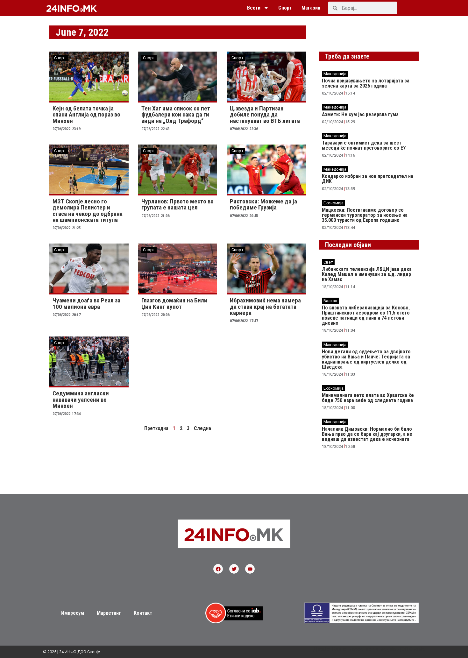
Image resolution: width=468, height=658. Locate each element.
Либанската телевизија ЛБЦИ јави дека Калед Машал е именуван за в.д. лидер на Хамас (367, 274)
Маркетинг (109, 613)
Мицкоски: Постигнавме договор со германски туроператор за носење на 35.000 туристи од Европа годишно (365, 215)
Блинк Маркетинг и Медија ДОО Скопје (378, 649)
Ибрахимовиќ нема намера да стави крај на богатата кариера (265, 306)
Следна (202, 428)
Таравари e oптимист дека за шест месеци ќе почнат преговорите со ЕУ (364, 145)
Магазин (310, 8)
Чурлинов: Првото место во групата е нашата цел (177, 204)
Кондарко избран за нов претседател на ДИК (367, 178)
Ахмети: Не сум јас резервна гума (360, 114)
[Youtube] (250, 569)
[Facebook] (218, 569)
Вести (253, 8)
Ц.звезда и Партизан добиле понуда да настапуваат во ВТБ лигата (265, 114)
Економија (333, 203)
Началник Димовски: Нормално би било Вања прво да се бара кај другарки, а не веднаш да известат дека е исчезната (367, 434)
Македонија (334, 73)
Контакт (143, 613)
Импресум (72, 613)
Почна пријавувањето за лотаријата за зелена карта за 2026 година (365, 83)
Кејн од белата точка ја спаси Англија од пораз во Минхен (86, 114)
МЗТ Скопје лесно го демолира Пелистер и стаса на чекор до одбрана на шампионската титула (88, 210)
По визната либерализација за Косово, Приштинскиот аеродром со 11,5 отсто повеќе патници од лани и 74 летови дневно (366, 315)
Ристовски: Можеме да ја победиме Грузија (263, 204)
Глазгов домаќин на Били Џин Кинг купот (174, 303)
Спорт (285, 8)
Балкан (330, 300)
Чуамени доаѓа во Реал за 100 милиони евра (86, 303)
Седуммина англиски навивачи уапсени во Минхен (81, 399)
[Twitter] (234, 569)
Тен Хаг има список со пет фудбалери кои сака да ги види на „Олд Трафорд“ (175, 114)
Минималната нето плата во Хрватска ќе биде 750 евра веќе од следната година (368, 397)
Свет (328, 262)
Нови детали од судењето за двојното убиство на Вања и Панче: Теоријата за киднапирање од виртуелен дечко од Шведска (366, 359)
